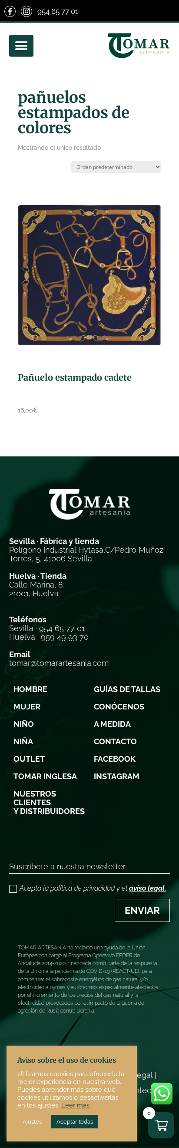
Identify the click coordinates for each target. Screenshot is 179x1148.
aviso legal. (147, 888)
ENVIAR (142, 910)
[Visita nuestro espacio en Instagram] (26, 11)
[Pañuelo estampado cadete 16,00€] (89, 274)
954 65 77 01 (57, 11)
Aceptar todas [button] (74, 1121)
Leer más (75, 1105)
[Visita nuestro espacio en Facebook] (10, 11)
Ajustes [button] (32, 1121)
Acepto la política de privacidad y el (93, 888)
